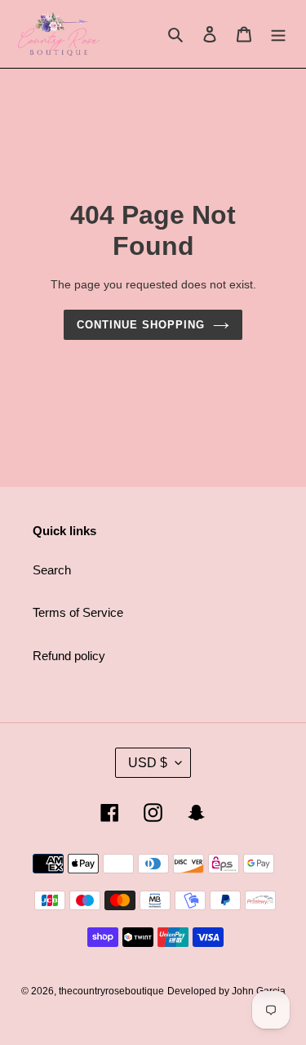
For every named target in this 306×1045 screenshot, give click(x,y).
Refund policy (69, 656)
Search (52, 570)
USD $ (147, 763)
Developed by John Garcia (226, 991)
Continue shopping (141, 325)
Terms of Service (78, 612)
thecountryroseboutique (111, 991)
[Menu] (278, 33)
